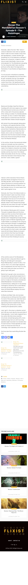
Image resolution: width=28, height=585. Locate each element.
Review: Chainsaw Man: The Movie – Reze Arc (14, 511)
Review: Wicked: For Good (14, 468)
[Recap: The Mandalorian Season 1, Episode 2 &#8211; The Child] (6, 344)
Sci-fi (22, 378)
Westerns (4, 382)
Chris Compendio (11, 36)
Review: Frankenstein (14, 489)
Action (5, 378)
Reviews (14, 22)
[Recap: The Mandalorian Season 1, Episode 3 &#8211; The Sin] (6, 360)
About (10, 540)
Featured (14, 465)
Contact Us (16, 540)
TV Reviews (20, 380)
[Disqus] (14, 409)
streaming (9, 380)
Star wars (4, 380)
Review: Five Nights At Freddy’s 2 (14, 446)
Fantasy (13, 378)
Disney (9, 378)
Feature (18, 378)
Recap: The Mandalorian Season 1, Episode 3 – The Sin (6, 365)
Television (15, 380)
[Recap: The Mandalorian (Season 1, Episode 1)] (19, 348)
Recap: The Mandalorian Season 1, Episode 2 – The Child (6, 349)
